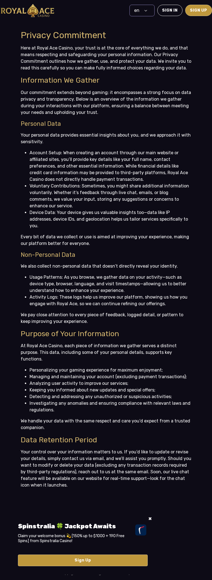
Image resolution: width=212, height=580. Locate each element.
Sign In (170, 10)
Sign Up (198, 10)
